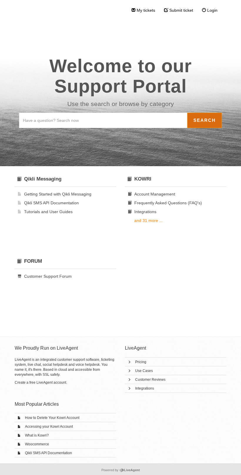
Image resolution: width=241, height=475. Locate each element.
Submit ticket (180, 10)
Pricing (140, 362)
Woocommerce (37, 444)
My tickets (145, 10)
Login (211, 10)
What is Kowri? (37, 435)
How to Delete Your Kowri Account (52, 418)
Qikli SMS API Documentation (48, 453)
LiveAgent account (51, 382)
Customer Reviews (150, 380)
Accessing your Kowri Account (49, 427)
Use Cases (144, 371)
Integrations (144, 388)
